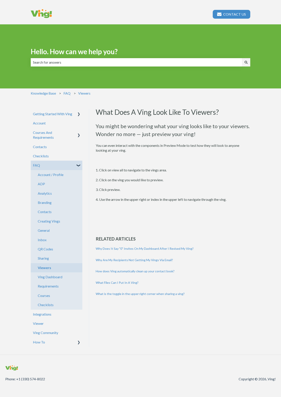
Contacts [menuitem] (40, 147)
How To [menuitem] (39, 342)
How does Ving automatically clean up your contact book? (135, 271)
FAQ (66, 93)
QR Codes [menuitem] (45, 249)
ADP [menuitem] (41, 184)
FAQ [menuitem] (36, 165)
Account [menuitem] (39, 123)
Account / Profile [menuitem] (50, 174)
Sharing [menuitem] (43, 258)
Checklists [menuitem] (41, 156)
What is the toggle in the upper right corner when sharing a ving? (140, 294)
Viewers (84, 93)
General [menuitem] (44, 230)
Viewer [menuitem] (38, 323)
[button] (78, 114)
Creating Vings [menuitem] (49, 221)
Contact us (234, 14)
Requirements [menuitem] (48, 286)
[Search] (246, 62)
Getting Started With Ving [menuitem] (52, 114)
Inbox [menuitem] (42, 240)
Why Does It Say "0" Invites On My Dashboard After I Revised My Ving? (145, 248)
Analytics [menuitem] (45, 193)
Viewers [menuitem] (44, 268)
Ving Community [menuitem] (45, 333)
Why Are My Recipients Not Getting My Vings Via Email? (134, 260)
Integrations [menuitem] (42, 314)
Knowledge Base (43, 93)
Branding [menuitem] (45, 202)
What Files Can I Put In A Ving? (117, 282)
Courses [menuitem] (44, 295)
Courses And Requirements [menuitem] (43, 134)
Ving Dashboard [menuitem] (50, 277)
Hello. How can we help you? (74, 51)
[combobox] (136, 62)
